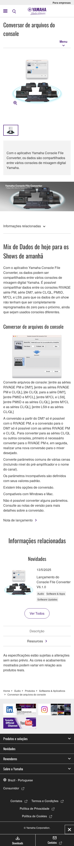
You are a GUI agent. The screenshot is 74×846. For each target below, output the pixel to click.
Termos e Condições (44, 801)
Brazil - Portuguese (20, 780)
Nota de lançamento (18, 520)
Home (6, 690)
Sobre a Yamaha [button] (13, 768)
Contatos (16, 801)
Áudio (17, 690)
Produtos (30, 690)
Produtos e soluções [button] (15, 738)
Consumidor (11, 788)
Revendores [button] (10, 758)
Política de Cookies (34, 816)
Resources (35, 641)
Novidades (9, 748)
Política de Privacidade (34, 808)
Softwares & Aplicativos (52, 690)
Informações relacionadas (22, 226)
